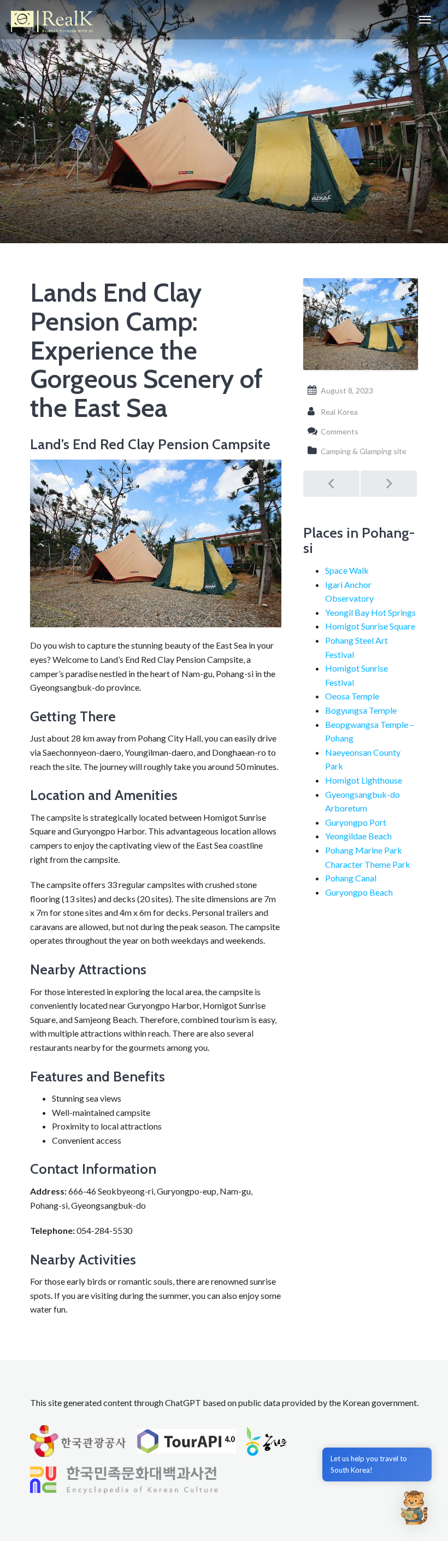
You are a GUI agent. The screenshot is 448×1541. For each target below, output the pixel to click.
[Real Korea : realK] (52, 19)
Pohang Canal (350, 878)
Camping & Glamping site (363, 451)
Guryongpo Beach (359, 892)
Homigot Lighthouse (363, 780)
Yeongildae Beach (358, 836)
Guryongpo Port (355, 822)
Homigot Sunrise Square (370, 626)
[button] (414, 1507)
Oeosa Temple (352, 696)
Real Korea (339, 411)
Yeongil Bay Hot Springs (370, 612)
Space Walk (347, 570)
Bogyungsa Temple (361, 710)
